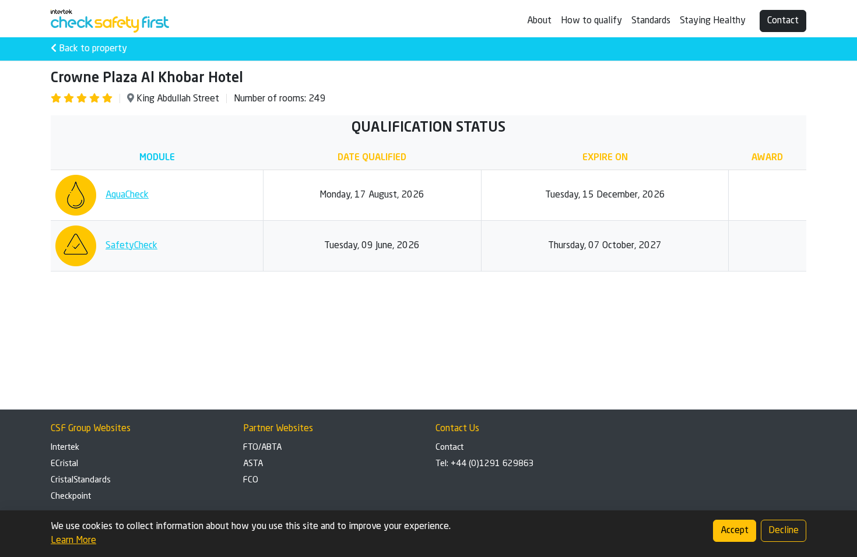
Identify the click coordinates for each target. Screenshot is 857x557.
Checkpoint (71, 496)
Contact (783, 21)
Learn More (73, 540)
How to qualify (591, 21)
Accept (735, 530)
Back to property (92, 49)
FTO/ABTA (262, 447)
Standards (650, 21)
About (539, 21)
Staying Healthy (713, 21)
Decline (783, 530)
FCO (250, 480)
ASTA (253, 464)
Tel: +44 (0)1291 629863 (484, 464)
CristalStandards (81, 480)
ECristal (64, 464)
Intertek (65, 447)
